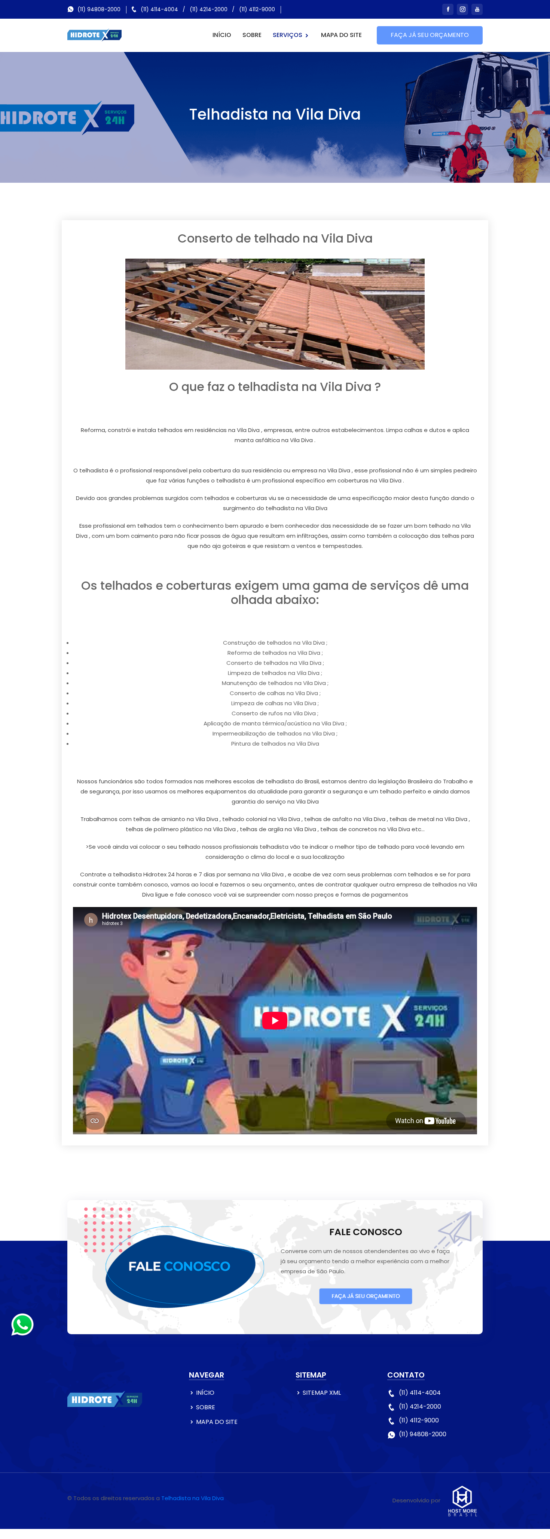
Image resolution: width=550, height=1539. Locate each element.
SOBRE (252, 35)
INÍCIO (222, 35)
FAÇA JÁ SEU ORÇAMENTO (430, 35)
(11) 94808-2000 (98, 9)
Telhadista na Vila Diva (192, 1498)
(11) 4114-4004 (159, 9)
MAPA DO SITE (341, 35)
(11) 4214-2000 (208, 9)
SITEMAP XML (322, 1392)
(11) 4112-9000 (257, 9)
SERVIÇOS (288, 35)
